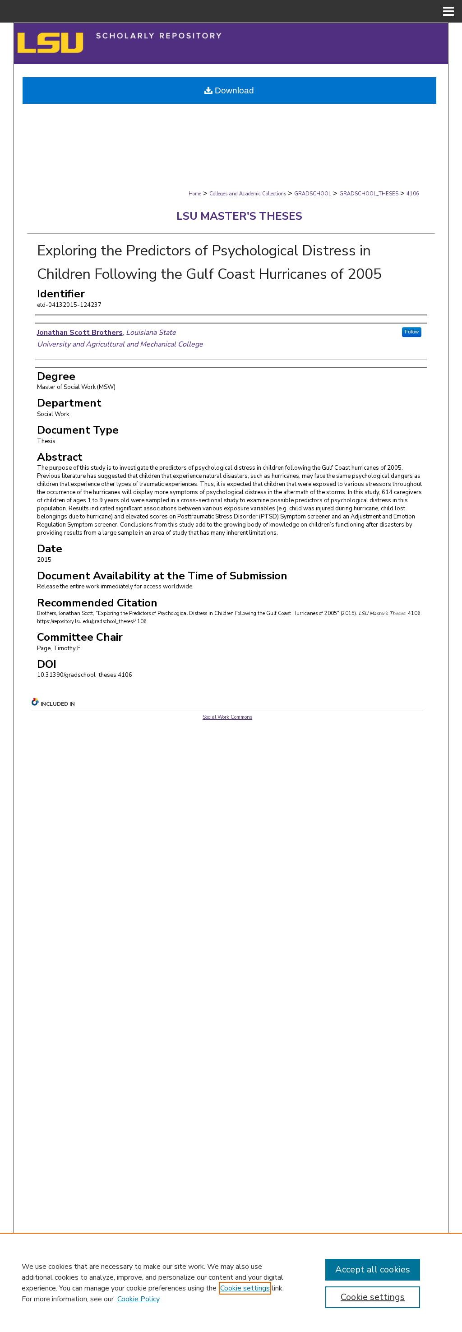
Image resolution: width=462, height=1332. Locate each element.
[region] (231, 1282)
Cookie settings (245, 1288)
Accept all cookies (372, 1269)
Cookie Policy (138, 1299)
